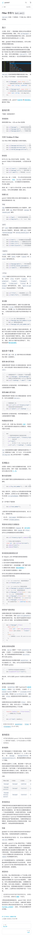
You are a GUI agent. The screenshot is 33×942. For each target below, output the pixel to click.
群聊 (17, 896)
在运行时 (20, 100)
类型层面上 (28, 100)
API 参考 (27, 528)
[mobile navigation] (30, 2)
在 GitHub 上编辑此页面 (10, 916)
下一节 (14, 471)
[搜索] (26, 2)
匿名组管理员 (20, 568)
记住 (13, 179)
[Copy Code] (28, 81)
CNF (24, 424)
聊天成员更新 (12, 342)
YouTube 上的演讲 (7, 907)
